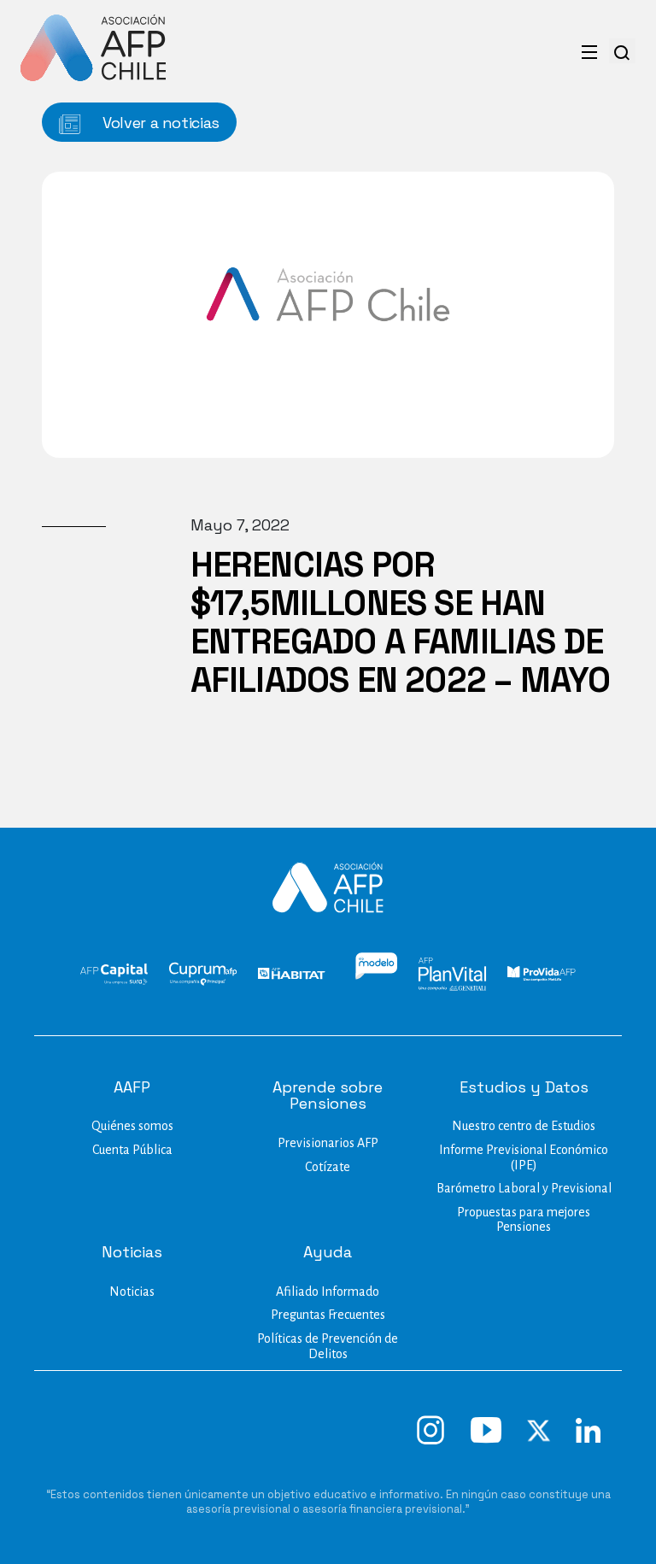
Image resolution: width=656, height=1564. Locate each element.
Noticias (132, 1291)
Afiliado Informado (327, 1291)
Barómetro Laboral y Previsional (524, 1188)
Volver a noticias (159, 122)
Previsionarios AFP (328, 1143)
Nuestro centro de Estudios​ (523, 1126)
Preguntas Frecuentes (328, 1314)
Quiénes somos (132, 1126)
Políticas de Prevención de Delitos (327, 1346)
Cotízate (327, 1167)
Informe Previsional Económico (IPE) (523, 1157)
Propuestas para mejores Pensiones (523, 1219)
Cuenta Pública (132, 1150)
